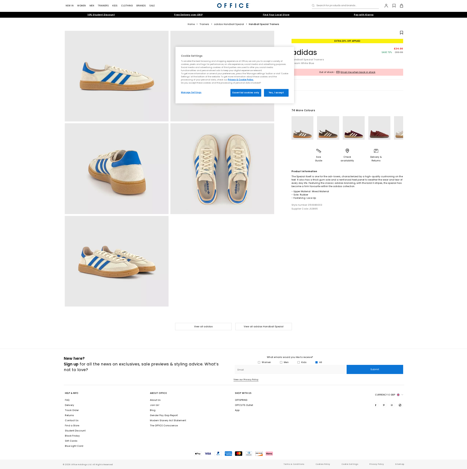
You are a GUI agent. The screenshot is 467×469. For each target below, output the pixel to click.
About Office (158, 393)
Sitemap (399, 464)
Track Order (72, 410)
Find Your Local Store (276, 14)
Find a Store (72, 425)
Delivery (69, 405)
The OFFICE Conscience (164, 425)
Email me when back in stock (358, 72)
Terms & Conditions (293, 464)
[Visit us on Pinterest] (384, 405)
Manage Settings (191, 92)
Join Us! (154, 405)
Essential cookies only (245, 92)
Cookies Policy (323, 464)
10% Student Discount (101, 14)
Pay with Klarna (364, 14)
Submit (374, 369)
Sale (152, 5)
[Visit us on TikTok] (400, 405)
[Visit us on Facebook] (376, 405)
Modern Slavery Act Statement (168, 420)
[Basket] (399, 5)
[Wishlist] (391, 5)
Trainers (103, 5)
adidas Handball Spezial (229, 24)
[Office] (233, 5)
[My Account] (384, 5)
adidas (304, 52)
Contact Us (71, 420)
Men (92, 5)
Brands (141, 5)
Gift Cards (71, 440)
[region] (234, 75)
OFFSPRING (241, 400)
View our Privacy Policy (246, 379)
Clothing (127, 5)
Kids (114, 5)
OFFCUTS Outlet (244, 405)
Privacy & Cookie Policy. (241, 79)
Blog (152, 410)
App (237, 410)
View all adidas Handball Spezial (263, 326)
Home (191, 24)
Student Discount (75, 430)
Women (81, 5)
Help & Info (71, 393)
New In (70, 5)
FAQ (67, 400)
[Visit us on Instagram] (392, 405)
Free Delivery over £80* (188, 14)
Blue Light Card (74, 445)
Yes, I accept (276, 92)
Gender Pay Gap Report (164, 415)
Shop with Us (243, 393)
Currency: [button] (385, 394)
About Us (155, 400)
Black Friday (72, 435)
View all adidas (203, 326)
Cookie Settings (349, 464)
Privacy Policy (376, 464)
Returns (69, 415)
